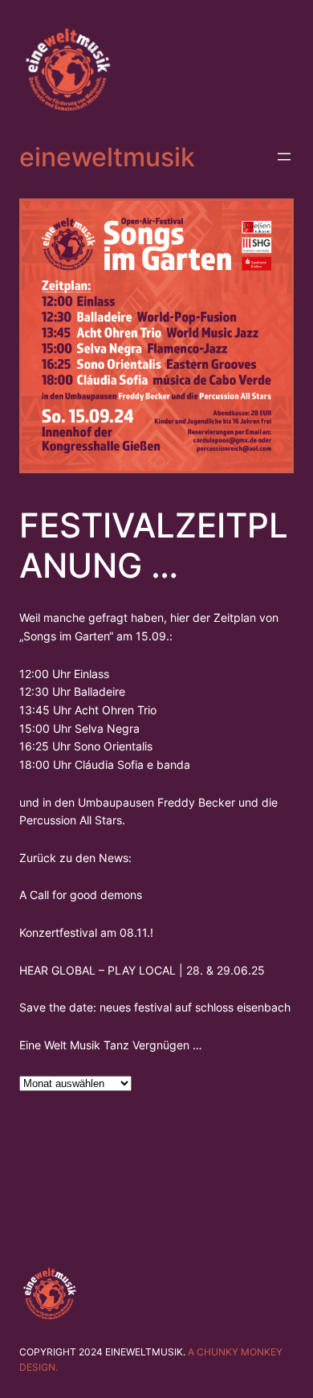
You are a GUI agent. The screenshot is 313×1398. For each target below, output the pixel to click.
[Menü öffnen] (284, 156)
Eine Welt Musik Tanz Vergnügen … (110, 1045)
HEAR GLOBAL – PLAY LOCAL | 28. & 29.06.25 (142, 970)
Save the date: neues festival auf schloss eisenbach (155, 1007)
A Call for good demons (80, 894)
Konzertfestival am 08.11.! (86, 932)
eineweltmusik (107, 157)
